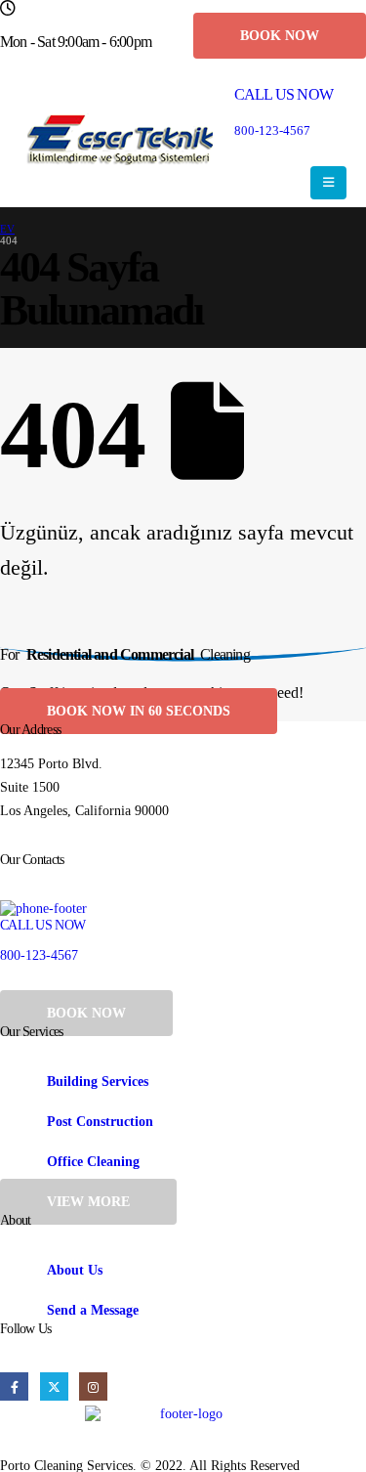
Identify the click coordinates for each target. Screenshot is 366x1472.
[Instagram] (93, 1386)
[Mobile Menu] (328, 182)
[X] (54, 1386)
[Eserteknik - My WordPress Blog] (119, 139)
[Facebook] (14, 1386)
